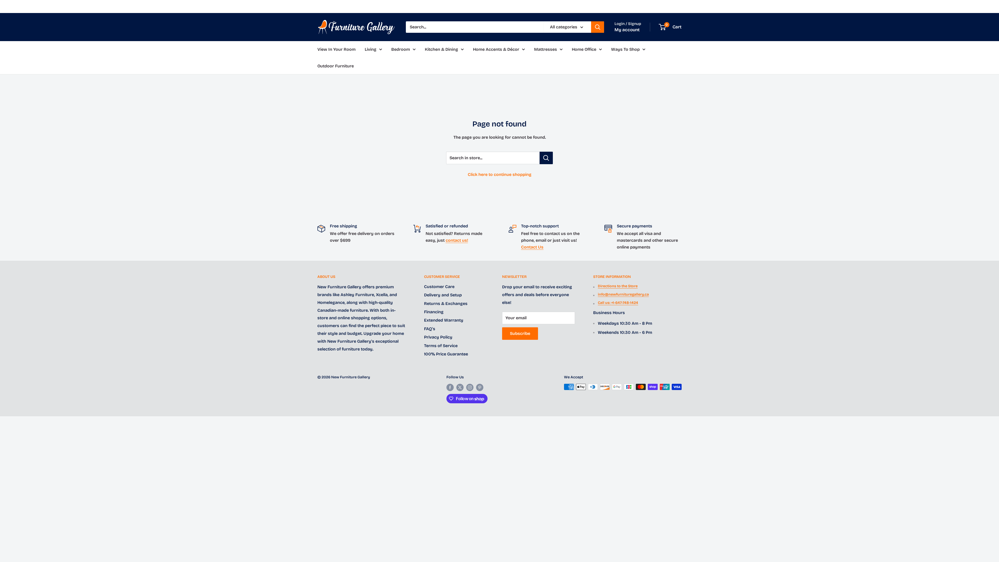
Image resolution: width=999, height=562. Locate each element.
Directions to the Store (618, 286)
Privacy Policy (438, 337)
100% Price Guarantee (446, 354)
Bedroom (400, 49)
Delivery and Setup (443, 294)
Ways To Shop (625, 49)
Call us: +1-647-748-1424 (618, 303)
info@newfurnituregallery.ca (623, 294)
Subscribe (520, 333)
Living (370, 49)
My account (627, 30)
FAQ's (429, 328)
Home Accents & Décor (496, 49)
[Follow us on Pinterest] (479, 387)
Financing (434, 311)
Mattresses (545, 49)
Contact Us (532, 247)
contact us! (457, 240)
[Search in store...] (546, 158)
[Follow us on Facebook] (450, 387)
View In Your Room (336, 49)
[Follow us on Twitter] (460, 387)
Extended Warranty (443, 320)
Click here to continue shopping (499, 174)
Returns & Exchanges (446, 303)
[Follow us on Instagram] (469, 387)
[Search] (597, 27)
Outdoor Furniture (335, 65)
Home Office (584, 49)
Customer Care (439, 286)
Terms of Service (441, 345)
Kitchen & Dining (441, 49)
